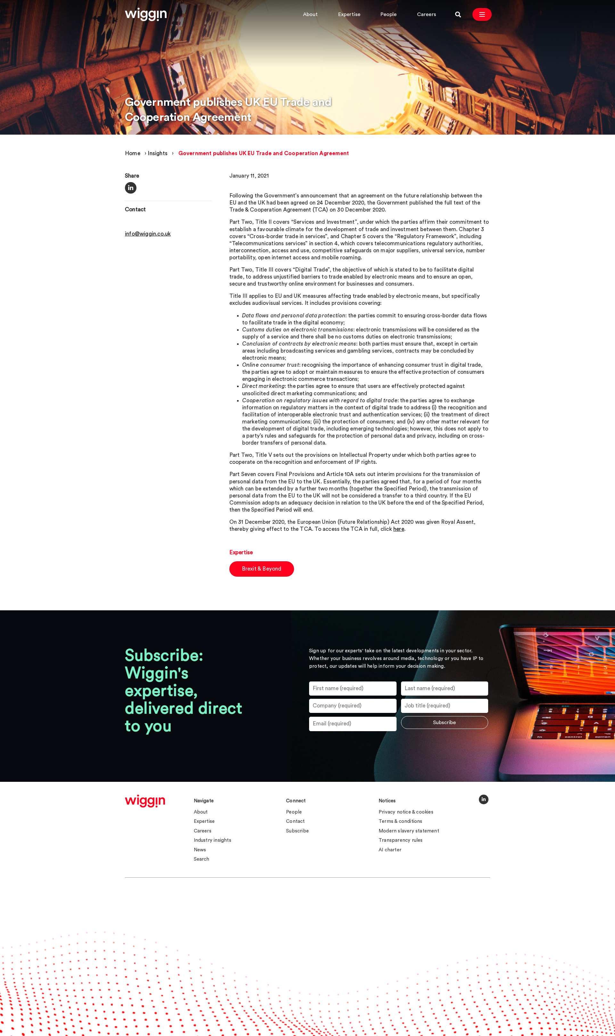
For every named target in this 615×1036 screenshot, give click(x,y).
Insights (158, 153)
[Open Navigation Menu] (482, 14)
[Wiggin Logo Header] (146, 14)
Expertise (349, 14)
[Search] (458, 14)
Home (132, 153)
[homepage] (145, 801)
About (310, 14)
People (389, 14)
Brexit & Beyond (262, 569)
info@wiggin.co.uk (148, 234)
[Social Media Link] (483, 799)
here (398, 529)
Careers (426, 14)
